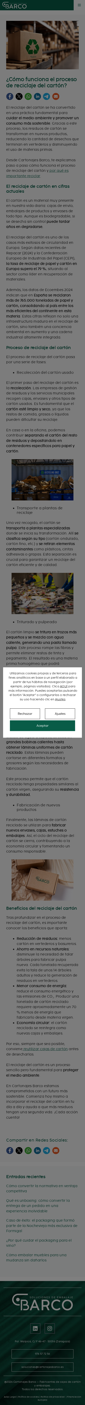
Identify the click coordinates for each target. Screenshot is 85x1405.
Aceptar (42, 726)
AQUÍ (64, 686)
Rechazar (25, 714)
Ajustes (60, 699)
